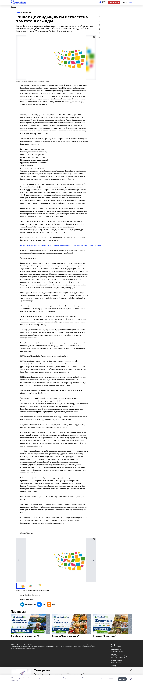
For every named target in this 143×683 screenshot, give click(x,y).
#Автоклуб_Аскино (93, 245)
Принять (122, 679)
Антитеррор (114, 2)
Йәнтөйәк (18, 2)
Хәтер (13, 7)
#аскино (23, 245)
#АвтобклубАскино (50, 245)
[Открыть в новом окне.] (28, 604)
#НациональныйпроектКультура (71, 245)
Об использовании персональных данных (23, 648)
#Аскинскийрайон (34, 245)
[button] (93, 560)
